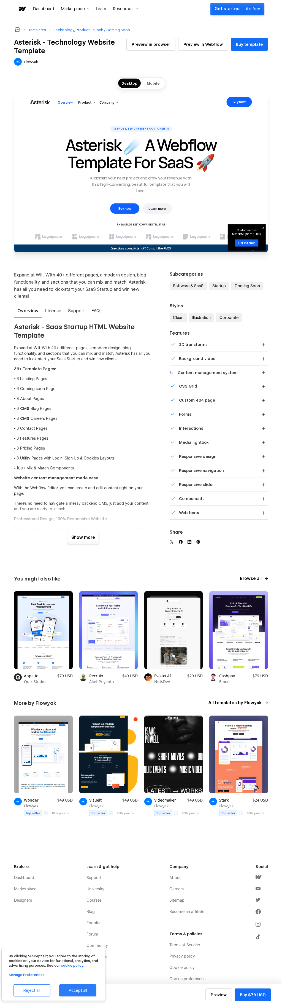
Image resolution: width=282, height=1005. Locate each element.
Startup (219, 286)
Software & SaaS (188, 286)
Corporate (228, 317)
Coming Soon (247, 286)
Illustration (201, 317)
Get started (237, 8)
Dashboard (43, 8)
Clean (178, 317)
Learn (101, 8)
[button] (75, 9)
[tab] (28, 311)
